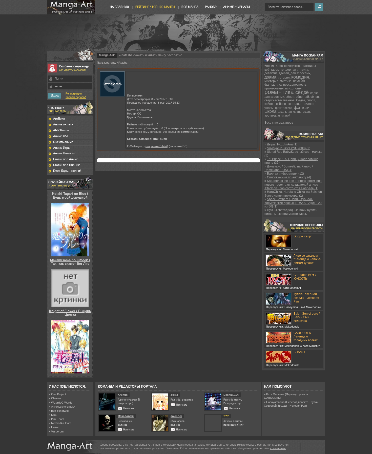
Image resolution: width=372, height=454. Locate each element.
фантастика (283, 108)
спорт (311, 100)
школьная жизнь (289, 112)
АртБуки (59, 118)
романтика (279, 92)
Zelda (174, 394)
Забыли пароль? (76, 97)
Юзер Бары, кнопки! (67, 171)
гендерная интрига (294, 69)
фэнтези (301, 107)
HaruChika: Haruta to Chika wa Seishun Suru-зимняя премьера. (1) (293, 193)
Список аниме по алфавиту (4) (289, 177)
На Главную (119, 7)
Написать (128, 408)
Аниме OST (61, 136)
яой (288, 115)
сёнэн (315, 97)
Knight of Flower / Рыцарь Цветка (70, 312)
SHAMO (299, 352)
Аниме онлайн (63, 124)
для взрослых (300, 73)
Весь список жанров (278, 122)
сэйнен (269, 104)
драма (270, 77)
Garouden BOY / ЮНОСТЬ (305, 276)
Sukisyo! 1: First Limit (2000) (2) (288, 148)
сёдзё (302, 92)
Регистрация (74, 93)
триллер (308, 104)
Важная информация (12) (285, 173)
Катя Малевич (275, 394)
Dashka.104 (231, 394)
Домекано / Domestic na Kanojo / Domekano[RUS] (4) (288, 168)
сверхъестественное (279, 100)
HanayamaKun (275, 402)
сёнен (290, 97)
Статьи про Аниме (65, 159)
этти (280, 115)
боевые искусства (288, 66)
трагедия (294, 104)
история (284, 77)
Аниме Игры (61, 147)
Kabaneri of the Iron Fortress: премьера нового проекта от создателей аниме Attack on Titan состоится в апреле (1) (293, 184)
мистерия (271, 81)
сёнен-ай (302, 97)
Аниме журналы (236, 7)
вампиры (309, 66)
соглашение (278, 448)
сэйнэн (281, 104)
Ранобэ (211, 7)
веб (267, 69)
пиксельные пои (276, 214)
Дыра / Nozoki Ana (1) (282, 144)
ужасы (269, 108)
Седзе (300, 100)
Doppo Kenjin (303, 236)
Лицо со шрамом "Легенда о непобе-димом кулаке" (307, 259)
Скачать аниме (63, 142)
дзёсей (284, 73)
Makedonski (126, 416)
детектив (270, 73)
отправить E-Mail (156, 146)
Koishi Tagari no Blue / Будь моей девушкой (70, 195)
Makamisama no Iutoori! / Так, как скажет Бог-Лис (70, 262)
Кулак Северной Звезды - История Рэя (306, 297)
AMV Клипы (61, 130)
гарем (275, 69)
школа (270, 111)
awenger (176, 416)
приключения (274, 88)
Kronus (123, 394)
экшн (306, 112)
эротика (270, 115)
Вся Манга (189, 7)
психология (293, 88)
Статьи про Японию (66, 165)
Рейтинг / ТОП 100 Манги (155, 7)
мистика (286, 81)
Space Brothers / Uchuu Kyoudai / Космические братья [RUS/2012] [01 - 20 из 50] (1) (293, 202)
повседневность (294, 84)
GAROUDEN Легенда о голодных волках (306, 336)
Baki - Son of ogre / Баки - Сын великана (307, 317)
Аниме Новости (64, 153)
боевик (269, 66)
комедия (300, 77)
